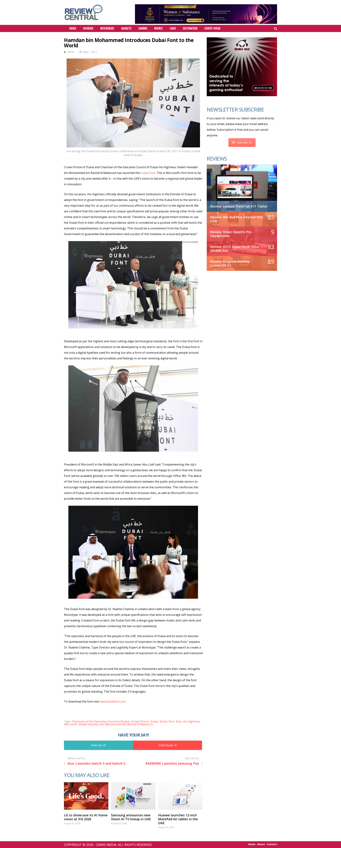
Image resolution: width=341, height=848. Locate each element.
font (178, 721)
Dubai (154, 721)
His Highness (191, 721)
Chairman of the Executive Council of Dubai (100, 721)
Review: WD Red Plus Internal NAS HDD (236, 219)
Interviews (107, 28)
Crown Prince (140, 721)
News (72, 28)
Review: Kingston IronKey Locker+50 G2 (230, 263)
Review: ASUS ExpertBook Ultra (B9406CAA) (234, 248)
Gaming (142, 28)
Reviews (88, 28)
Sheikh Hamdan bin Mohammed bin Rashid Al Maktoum (115, 724)
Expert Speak (212, 28)
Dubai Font (147, 173)
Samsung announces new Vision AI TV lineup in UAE (131, 817)
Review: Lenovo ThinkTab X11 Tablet (238, 206)
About (261, 844)
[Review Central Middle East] (83, 21)
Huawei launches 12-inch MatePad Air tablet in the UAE (178, 819)
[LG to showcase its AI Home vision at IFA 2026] (86, 796)
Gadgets (126, 28)
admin (70, 52)
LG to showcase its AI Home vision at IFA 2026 (86, 817)
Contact (272, 844)
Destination (190, 28)
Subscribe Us (244, 142)
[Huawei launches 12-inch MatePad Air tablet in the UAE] (180, 796)
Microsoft (70, 724)
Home (251, 844)
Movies (158, 28)
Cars (173, 28)
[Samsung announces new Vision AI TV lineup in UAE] (133, 796)
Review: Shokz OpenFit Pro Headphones (230, 234)
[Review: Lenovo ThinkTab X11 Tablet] (242, 186)
